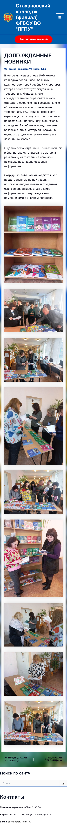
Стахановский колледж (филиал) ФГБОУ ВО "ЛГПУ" (33, 17)
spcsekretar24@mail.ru (19, 821)
